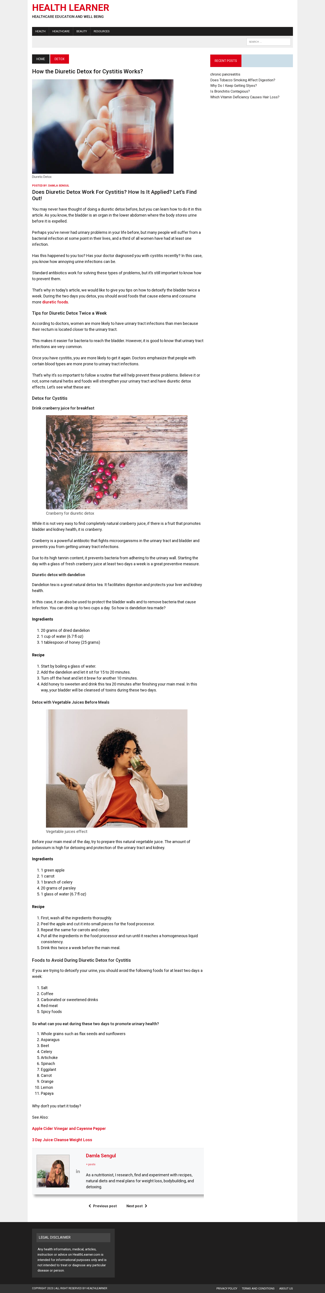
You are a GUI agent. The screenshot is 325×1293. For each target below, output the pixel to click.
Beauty (81, 31)
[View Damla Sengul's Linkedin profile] (78, 1171)
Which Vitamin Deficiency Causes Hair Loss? (244, 97)
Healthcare (61, 31)
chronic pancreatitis (225, 74)
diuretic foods (55, 302)
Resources (102, 31)
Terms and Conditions (258, 1288)
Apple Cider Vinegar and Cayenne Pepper (69, 1128)
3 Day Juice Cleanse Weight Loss (62, 1139)
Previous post (105, 1206)
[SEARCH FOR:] (269, 41)
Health (40, 31)
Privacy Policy (226, 1288)
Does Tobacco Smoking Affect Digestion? (242, 80)
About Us (286, 1288)
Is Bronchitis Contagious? (230, 91)
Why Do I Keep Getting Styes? (234, 86)
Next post (134, 1206)
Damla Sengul (58, 185)
